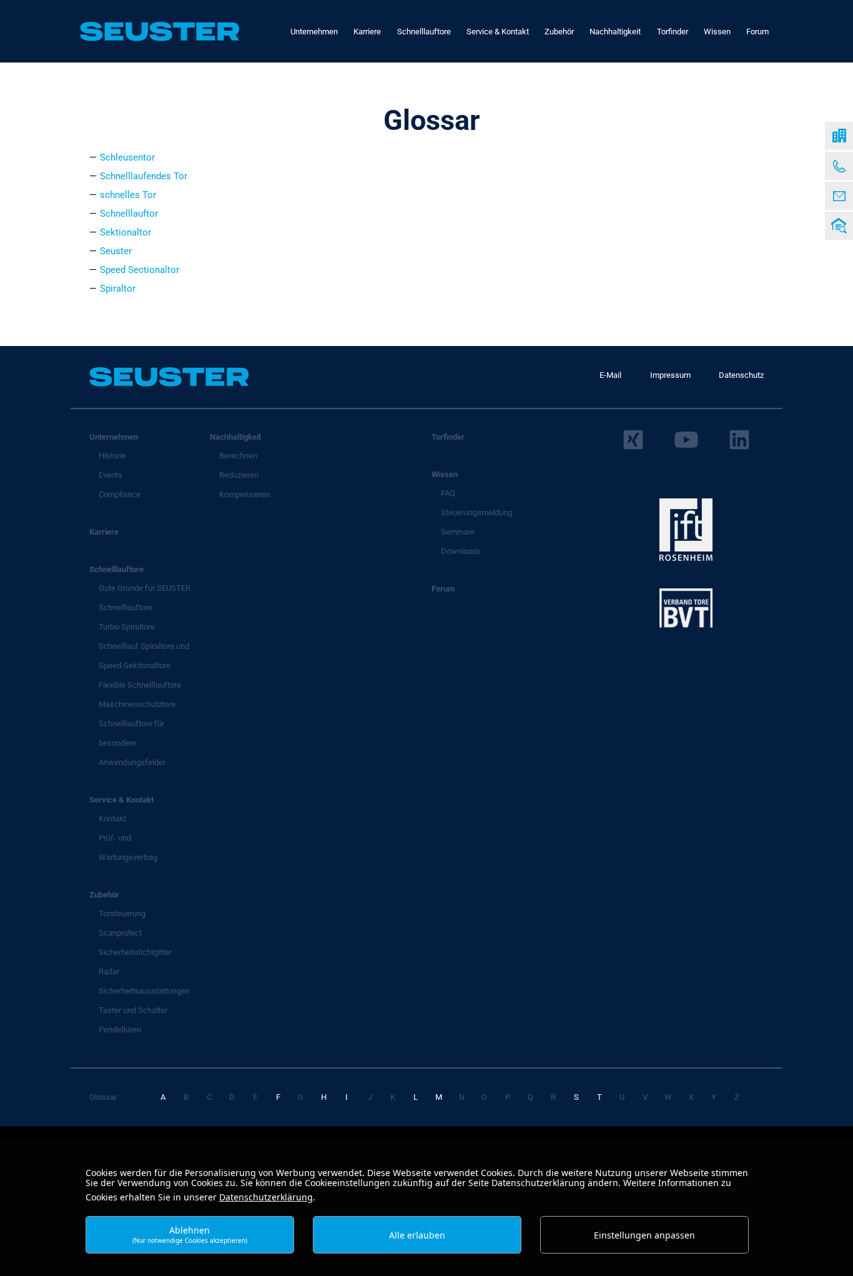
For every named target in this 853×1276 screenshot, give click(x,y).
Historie (112, 455)
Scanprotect (120, 932)
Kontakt (112, 818)
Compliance (120, 494)
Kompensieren (244, 494)
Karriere (104, 532)
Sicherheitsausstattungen (144, 991)
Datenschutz (741, 375)
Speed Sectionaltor (139, 269)
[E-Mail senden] (839, 196)
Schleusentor (127, 157)
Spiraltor (118, 288)
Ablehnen (189, 1234)
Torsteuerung (122, 913)
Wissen (444, 474)
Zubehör (104, 894)
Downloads (461, 551)
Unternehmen (113, 437)
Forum (443, 588)
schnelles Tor (128, 194)
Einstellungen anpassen (644, 1235)
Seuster (116, 251)
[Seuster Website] (159, 31)
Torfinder (448, 437)
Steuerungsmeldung (476, 512)
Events (110, 475)
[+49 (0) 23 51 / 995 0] (839, 166)
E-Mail (610, 375)
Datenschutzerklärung (266, 1197)
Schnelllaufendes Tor (143, 176)
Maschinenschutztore (137, 704)
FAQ (448, 493)
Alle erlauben (417, 1235)
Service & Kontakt (121, 799)
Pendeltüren (120, 1029)
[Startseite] (839, 136)
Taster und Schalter (133, 1010)
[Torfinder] (839, 226)
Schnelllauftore (116, 569)
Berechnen (238, 455)
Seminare (458, 532)
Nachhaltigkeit (235, 437)
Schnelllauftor (129, 213)
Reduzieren (239, 475)
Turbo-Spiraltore (127, 626)
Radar (109, 971)
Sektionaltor (125, 232)
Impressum (670, 375)
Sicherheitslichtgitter (135, 952)
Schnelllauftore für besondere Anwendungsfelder (132, 743)
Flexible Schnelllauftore (140, 685)
